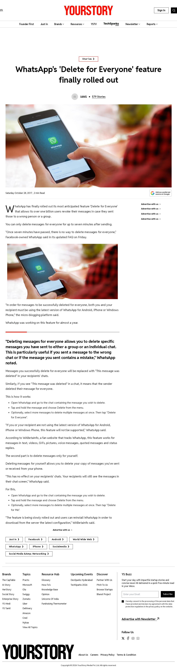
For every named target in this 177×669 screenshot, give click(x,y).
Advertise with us (61, 530)
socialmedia (60, 546)
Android (56, 539)
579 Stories (99, 96)
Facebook (34, 539)
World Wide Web (82, 539)
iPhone (37, 546)
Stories (87, 59)
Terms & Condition (126, 654)
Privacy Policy (107, 654)
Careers (94, 654)
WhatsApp (15, 546)
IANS (83, 96)
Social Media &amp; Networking (27, 553)
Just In (13, 539)
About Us (83, 654)
